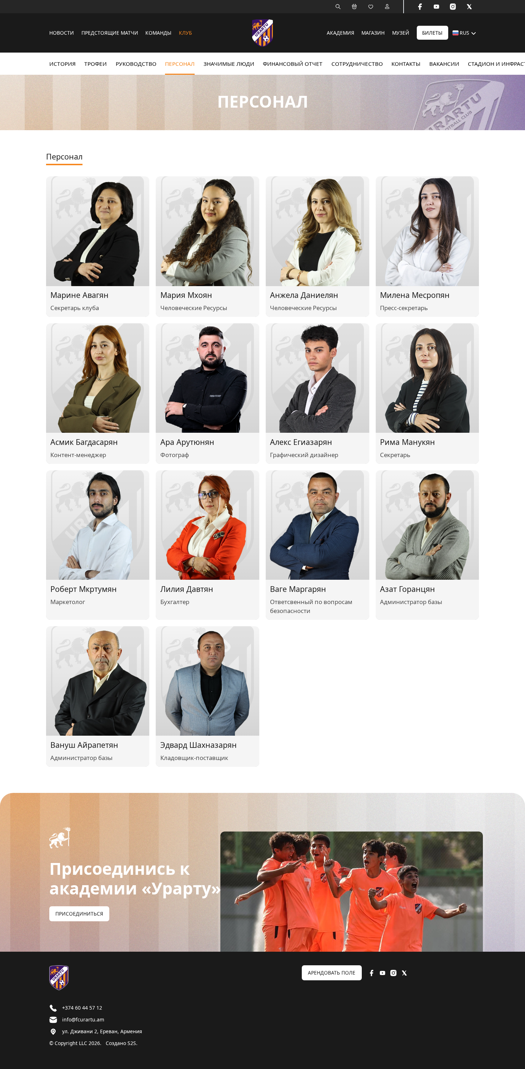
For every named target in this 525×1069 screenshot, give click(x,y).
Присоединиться (79, 913)
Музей (400, 32)
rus (464, 32)
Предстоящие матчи (109, 32)
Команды (158, 32)
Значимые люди (229, 63)
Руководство (136, 63)
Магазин (373, 32)
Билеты (432, 32)
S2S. (133, 1043)
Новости (61, 32)
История (62, 63)
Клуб (185, 32)
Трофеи (95, 63)
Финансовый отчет (292, 63)
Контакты (405, 63)
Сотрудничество (357, 63)
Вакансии (444, 63)
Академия (340, 32)
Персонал (180, 63)
